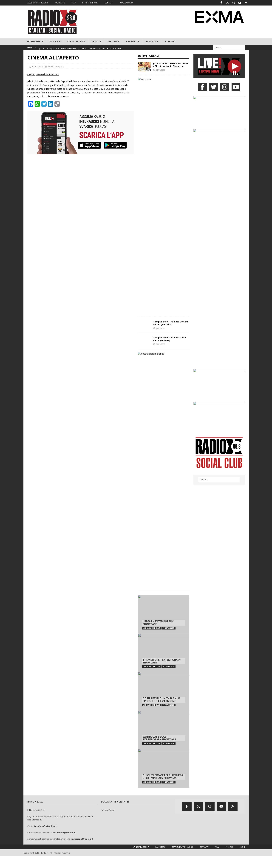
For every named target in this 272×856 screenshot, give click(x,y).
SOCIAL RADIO (75, 41)
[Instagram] (233, 3)
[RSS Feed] (246, 3)
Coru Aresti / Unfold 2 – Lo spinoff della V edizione (161, 700)
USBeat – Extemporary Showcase (158, 623)
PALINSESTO (60, 3)
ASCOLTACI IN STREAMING (37, 3)
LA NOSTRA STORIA (90, 3)
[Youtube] (240, 3)
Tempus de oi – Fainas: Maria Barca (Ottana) (169, 339)
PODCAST (170, 41)
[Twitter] (227, 3)
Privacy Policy (107, 809)
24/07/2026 (160, 344)
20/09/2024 (169, 667)
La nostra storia (141, 847)
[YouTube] (236, 87)
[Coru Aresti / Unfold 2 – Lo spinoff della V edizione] (163, 691)
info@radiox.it (50, 826)
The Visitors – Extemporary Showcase (162, 661)
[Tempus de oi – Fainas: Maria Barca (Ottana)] (144, 341)
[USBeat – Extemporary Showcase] (163, 614)
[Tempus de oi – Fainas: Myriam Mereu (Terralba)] (144, 325)
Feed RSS (229, 847)
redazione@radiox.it (82, 838)
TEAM (73, 3)
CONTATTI (109, 3)
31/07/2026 (160, 70)
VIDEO (95, 41)
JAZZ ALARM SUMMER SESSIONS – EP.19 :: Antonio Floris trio (170, 65)
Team (217, 847)
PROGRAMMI (33, 41)
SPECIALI (112, 41)
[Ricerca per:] (229, 47)
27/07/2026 (160, 328)
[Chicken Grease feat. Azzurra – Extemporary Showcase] (163, 768)
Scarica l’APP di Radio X (182, 847)
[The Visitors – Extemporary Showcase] (163, 653)
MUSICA (54, 41)
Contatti (204, 847)
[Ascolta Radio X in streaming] (219, 75)
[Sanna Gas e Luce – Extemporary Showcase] (163, 730)
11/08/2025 (169, 705)
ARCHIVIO (131, 41)
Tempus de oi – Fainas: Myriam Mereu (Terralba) (170, 323)
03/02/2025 (169, 628)
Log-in (242, 847)
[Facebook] (221, 3)
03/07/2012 (37, 66)
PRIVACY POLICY (126, 3)
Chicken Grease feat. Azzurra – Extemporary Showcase (163, 776)
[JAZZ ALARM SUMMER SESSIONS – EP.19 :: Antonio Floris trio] (144, 66)
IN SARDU (151, 41)
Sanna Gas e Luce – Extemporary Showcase (159, 738)
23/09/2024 (169, 782)
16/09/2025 (169, 743)
